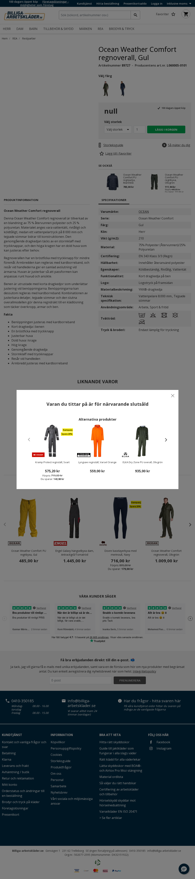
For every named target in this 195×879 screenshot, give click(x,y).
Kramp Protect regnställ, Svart (52, 462)
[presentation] (164, 440)
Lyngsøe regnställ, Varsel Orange (97, 462)
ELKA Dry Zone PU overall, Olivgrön (143, 462)
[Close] (172, 395)
